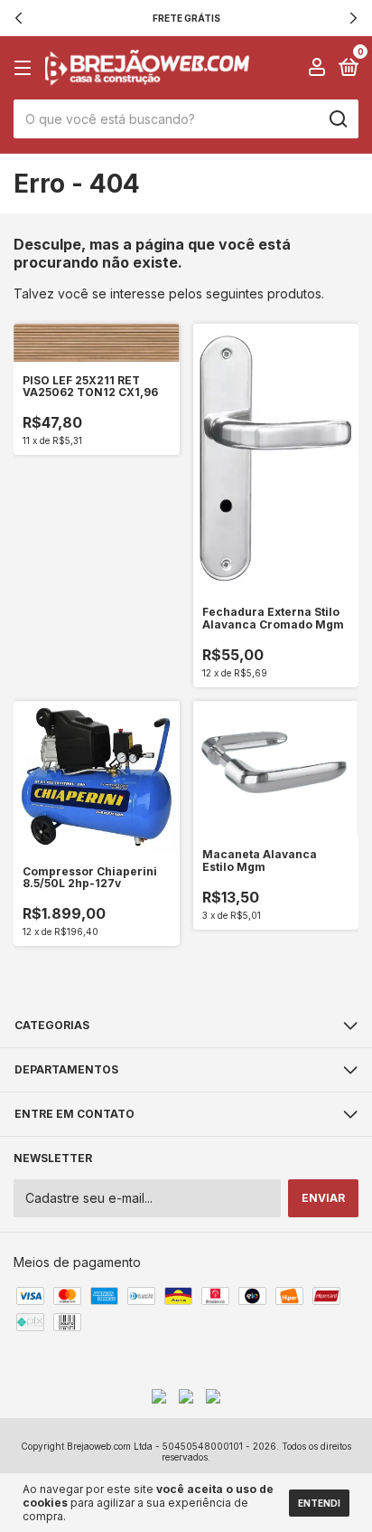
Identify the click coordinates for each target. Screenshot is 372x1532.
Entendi (319, 1503)
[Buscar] (337, 119)
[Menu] (26, 68)
